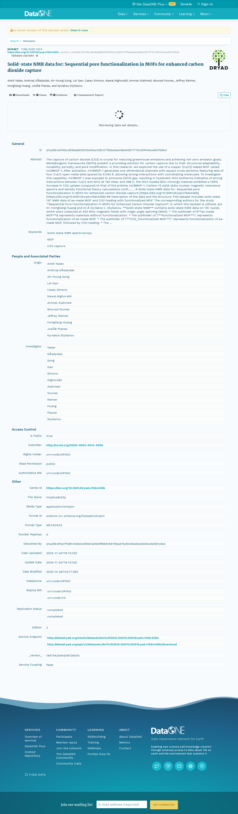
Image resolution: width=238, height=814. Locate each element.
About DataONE (130, 736)
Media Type (34, 506)
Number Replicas (30, 534)
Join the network (68, 748)
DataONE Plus (35, 746)
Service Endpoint (30, 636)
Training (93, 742)
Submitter (35, 445)
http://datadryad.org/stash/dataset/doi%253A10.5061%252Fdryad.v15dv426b (103, 638)
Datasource (34, 581)
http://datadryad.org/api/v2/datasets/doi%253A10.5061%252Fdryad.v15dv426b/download (112, 644)
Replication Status (29, 609)
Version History (22, 55)
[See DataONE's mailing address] (202, 766)
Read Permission (30, 463)
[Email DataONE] (179, 766)
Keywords (35, 232)
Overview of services (33, 738)
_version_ (35, 655)
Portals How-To (99, 754)
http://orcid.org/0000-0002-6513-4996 (74, 445)
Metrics (124, 742)
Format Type (33, 525)
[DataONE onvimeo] (168, 766)
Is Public (36, 435)
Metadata (29, 40)
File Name (35, 497)
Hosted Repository (32, 753)
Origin (38, 262)
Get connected (164, 804)
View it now (79, 30)
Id (40, 150)
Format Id (35, 515)
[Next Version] (37, 56)
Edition (37, 627)
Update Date (33, 562)
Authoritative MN (30, 473)
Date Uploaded (32, 553)
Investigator (34, 346)
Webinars (94, 748)
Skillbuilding (97, 736)
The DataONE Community (66, 755)
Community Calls (68, 763)
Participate (64, 736)
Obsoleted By (32, 543)
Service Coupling (30, 664)
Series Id (36, 488)
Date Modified (32, 571)
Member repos (66, 742)
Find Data (37, 774)
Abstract (36, 159)
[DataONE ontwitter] (156, 766)
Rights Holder (32, 454)
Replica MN (34, 590)
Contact (125, 748)
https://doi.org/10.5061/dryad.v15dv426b (33, 52)
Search (14, 40)
